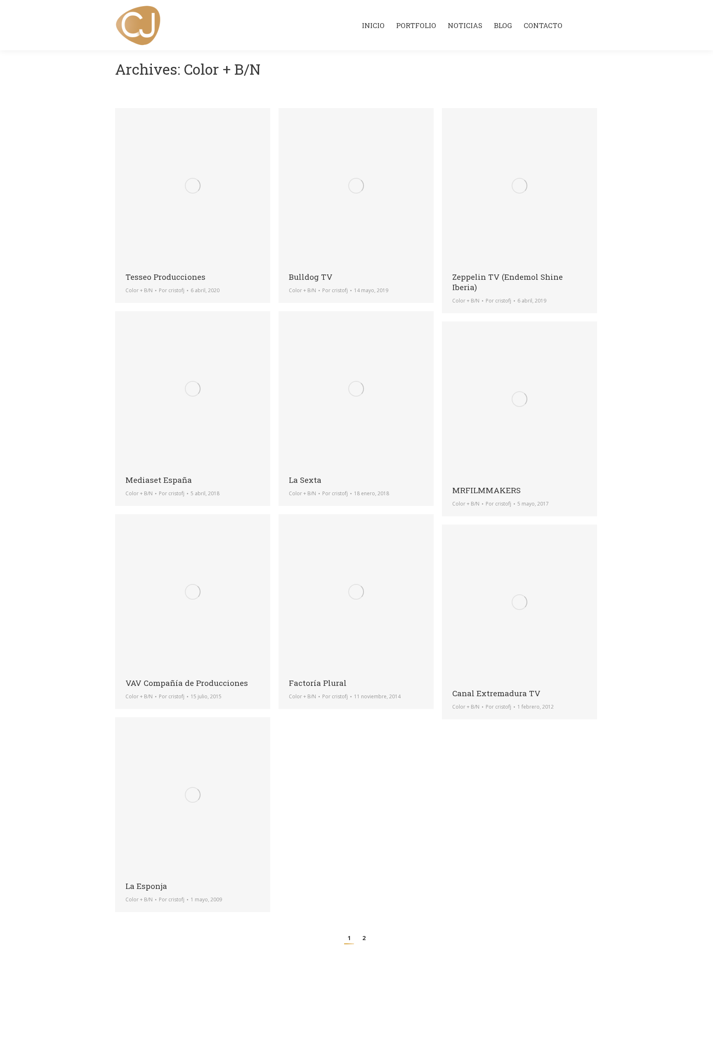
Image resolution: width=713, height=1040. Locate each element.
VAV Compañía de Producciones (186, 683)
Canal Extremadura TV (496, 693)
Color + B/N (139, 290)
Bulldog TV (311, 277)
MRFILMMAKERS (486, 490)
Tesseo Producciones (165, 277)
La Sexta (305, 480)
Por (171, 290)
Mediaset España (158, 480)
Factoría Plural (318, 683)
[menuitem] (373, 25)
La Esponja (146, 886)
